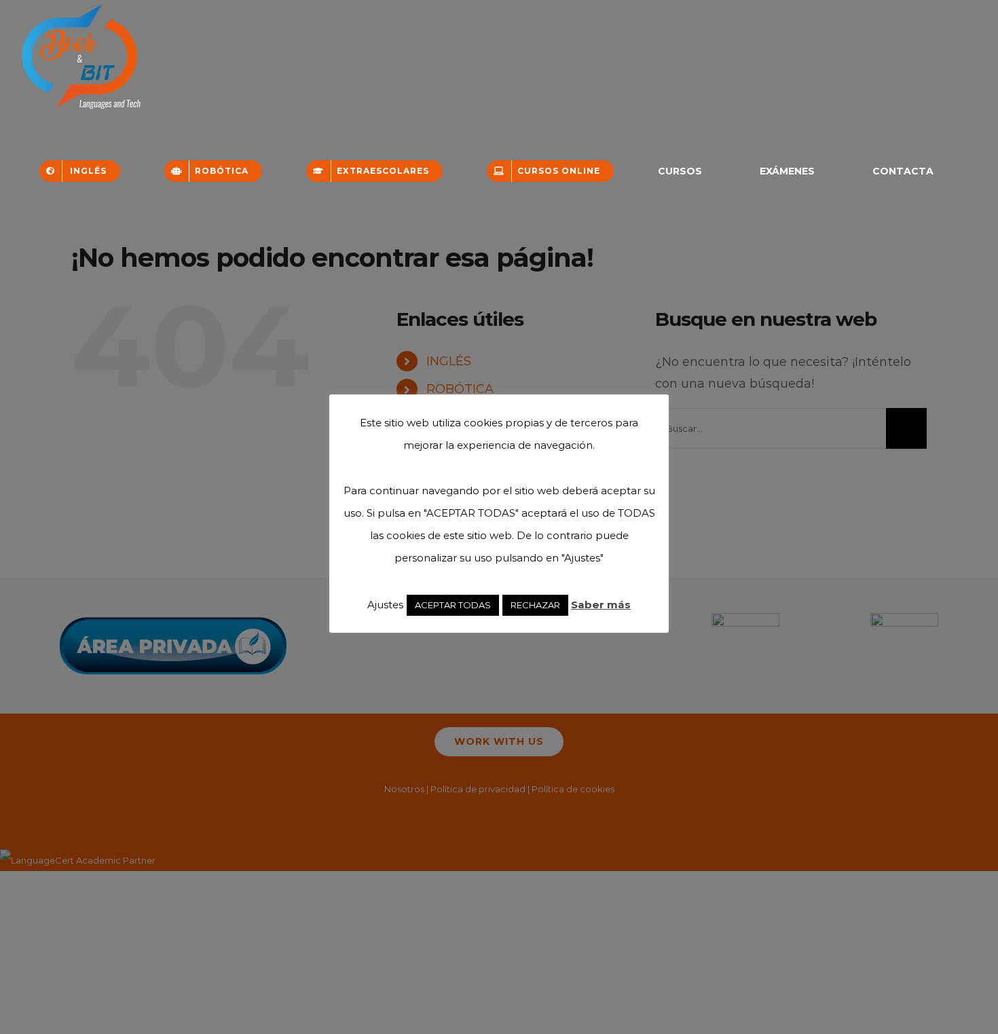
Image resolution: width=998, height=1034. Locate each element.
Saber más (601, 604)
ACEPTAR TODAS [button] (453, 604)
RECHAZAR (535, 604)
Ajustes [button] (385, 604)
